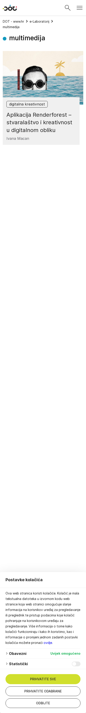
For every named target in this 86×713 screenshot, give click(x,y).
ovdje (48, 643)
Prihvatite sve (43, 679)
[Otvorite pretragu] (67, 7)
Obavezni (17, 653)
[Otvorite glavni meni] (79, 7)
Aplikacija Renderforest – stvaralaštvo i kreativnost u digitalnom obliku (39, 122)
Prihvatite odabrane (43, 691)
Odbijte (43, 703)
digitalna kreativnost (27, 104)
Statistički (18, 664)
